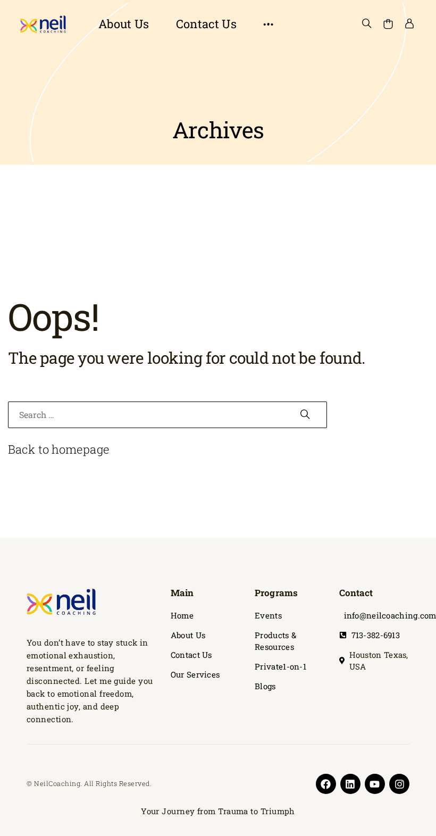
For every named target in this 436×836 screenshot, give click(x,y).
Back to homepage (59, 449)
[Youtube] (375, 784)
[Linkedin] (350, 784)
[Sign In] (409, 24)
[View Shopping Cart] (388, 24)
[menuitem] (124, 24)
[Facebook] (326, 784)
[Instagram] (399, 784)
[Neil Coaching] (42, 24)
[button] (268, 24)
